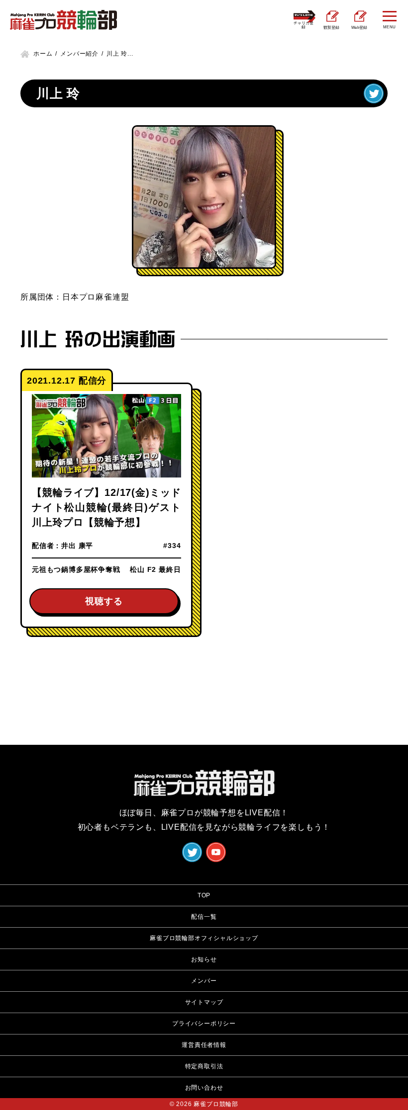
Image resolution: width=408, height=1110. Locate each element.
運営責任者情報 (204, 1044)
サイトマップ (204, 1002)
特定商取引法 (204, 1066)
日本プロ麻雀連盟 (95, 297)
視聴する (103, 601)
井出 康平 (77, 546)
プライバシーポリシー (204, 1023)
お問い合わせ (204, 1087)
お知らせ (203, 959)
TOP (204, 895)
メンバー (203, 980)
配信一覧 (203, 916)
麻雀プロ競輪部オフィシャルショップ (204, 938)
